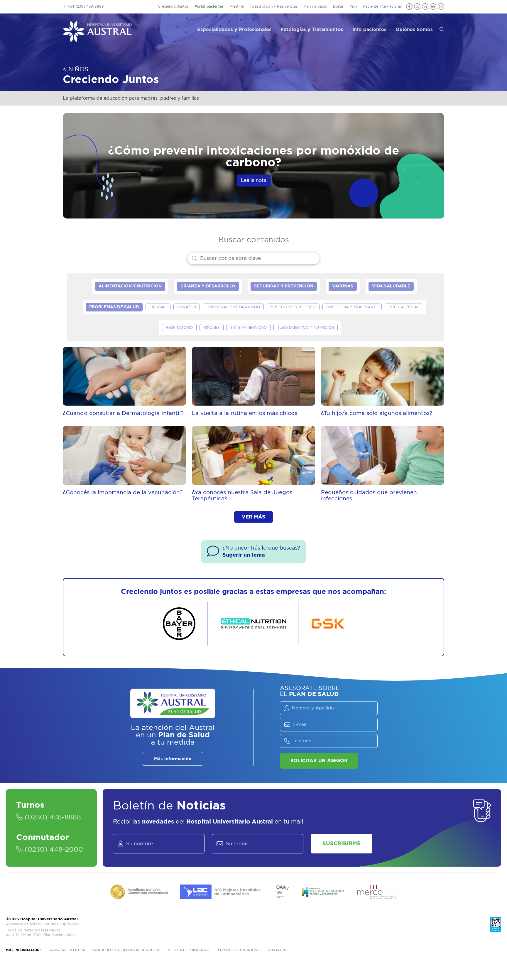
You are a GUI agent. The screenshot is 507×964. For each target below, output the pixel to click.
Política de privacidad (188, 950)
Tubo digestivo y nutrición (305, 327)
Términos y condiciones (238, 950)
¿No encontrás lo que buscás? (261, 551)
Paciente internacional (382, 6)
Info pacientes (369, 29)
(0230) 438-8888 (52, 817)
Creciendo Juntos (173, 6)
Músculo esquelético (293, 307)
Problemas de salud (114, 307)
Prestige (236, 6)
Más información (172, 759)
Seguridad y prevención (283, 286)
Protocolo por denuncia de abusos (126, 950)
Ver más (253, 516)
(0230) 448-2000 (53, 849)
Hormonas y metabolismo (233, 307)
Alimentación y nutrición (130, 286)
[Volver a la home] (97, 39)
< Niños (75, 69)
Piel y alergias (403, 307)
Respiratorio (179, 327)
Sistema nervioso (248, 327)
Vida (353, 6)
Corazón (186, 307)
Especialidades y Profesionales (234, 29)
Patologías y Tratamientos (311, 29)
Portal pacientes (209, 6)
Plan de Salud (315, 6)
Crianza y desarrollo (207, 286)
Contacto (277, 950)
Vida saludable (391, 286)
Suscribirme (341, 843)
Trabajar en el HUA (66, 950)
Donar (338, 6)
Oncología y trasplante (352, 307)
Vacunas (342, 286)
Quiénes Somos (414, 29)
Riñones (211, 327)
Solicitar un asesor (319, 760)
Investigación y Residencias (274, 6)
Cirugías (158, 307)
